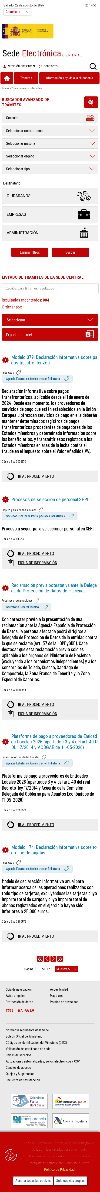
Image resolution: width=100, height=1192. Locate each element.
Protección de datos (19, 1002)
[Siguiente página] (53, 959)
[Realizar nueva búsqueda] (93, 66)
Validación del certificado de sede (28, 1049)
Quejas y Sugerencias (20, 1074)
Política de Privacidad (59, 1169)
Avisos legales (15, 996)
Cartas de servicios (18, 1055)
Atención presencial (21, 66)
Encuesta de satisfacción (23, 1080)
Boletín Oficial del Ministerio (24, 1036)
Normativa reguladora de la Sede (27, 1030)
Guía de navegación (19, 990)
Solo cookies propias (70, 1181)
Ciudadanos (18, 195)
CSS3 (9, 1011)
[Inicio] (6, 78)
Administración (23, 232)
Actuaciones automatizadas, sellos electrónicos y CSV (43, 1061)
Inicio (5, 88)
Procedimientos (20, 88)
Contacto (50, 66)
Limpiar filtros (30, 252)
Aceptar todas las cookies (33, 1181)
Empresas (16, 214)
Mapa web (56, 996)
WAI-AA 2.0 (26, 1011)
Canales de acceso (18, 1068)
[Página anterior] (47, 959)
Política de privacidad (64, 1002)
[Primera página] (40, 959)
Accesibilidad (59, 990)
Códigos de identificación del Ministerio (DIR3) (36, 1043)
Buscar (70, 252)
